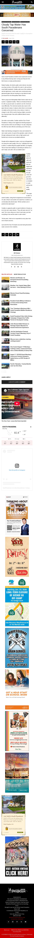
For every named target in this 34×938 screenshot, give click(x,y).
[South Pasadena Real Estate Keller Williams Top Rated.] (17, 72)
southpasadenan (20, 488)
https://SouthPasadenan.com (17, 255)
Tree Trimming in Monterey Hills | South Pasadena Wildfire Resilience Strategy (21, 310)
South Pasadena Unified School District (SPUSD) (5, 357)
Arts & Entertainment (5, 281)
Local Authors (4, 367)
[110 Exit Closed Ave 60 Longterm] (17, 626)
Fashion (3, 343)
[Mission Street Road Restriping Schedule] (5, 295)
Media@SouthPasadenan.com (17, 917)
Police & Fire (4, 320)
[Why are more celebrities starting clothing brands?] (5, 341)
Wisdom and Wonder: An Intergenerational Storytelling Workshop (19, 279)
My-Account (6, 930)
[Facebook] (3, 41)
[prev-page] (3, 372)
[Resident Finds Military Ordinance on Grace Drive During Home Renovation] (5, 302)
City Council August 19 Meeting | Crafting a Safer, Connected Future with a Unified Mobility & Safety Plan (21, 348)
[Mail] (18, 267)
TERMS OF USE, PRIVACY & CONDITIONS (20, 930)
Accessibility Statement (17, 919)
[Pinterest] (10, 41)
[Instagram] (15, 267)
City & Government (15, 21)
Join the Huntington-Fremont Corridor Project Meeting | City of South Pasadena (20, 333)
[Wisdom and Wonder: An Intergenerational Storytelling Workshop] (5, 279)
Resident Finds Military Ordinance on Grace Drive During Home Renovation (20, 302)
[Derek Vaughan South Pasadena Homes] (13, 174)
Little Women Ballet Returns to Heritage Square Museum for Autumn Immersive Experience (19, 325)
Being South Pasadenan (6, 21)
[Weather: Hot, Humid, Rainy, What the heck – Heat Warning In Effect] (5, 287)
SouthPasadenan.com (8, 488)
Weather (3, 289)
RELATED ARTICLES (7, 274)
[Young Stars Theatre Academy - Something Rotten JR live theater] (17, 576)
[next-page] (5, 372)
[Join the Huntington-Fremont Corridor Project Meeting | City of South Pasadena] (5, 333)
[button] (2, 2)
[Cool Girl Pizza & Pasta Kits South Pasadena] (17, 750)
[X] (6, 41)
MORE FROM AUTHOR (20, 274)
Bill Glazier (5, 38)
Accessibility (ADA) (17, 931)
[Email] (14, 41)
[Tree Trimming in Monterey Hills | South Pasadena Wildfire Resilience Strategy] (5, 310)
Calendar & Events (4, 312)
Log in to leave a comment (17, 382)
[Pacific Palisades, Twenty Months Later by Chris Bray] (5, 366)
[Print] (17, 41)
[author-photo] (17, 250)
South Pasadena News (25, 21)
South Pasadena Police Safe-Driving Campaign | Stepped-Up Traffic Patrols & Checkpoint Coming (21, 318)
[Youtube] (25, 921)
